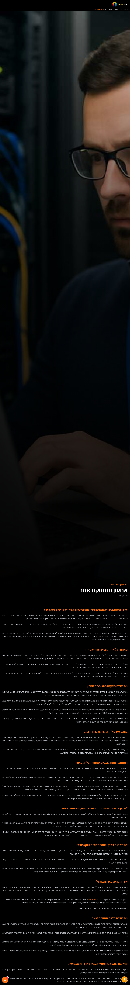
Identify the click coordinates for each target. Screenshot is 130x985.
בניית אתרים (92, 899)
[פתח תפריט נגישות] (124, 979)
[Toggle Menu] (3, 4)
